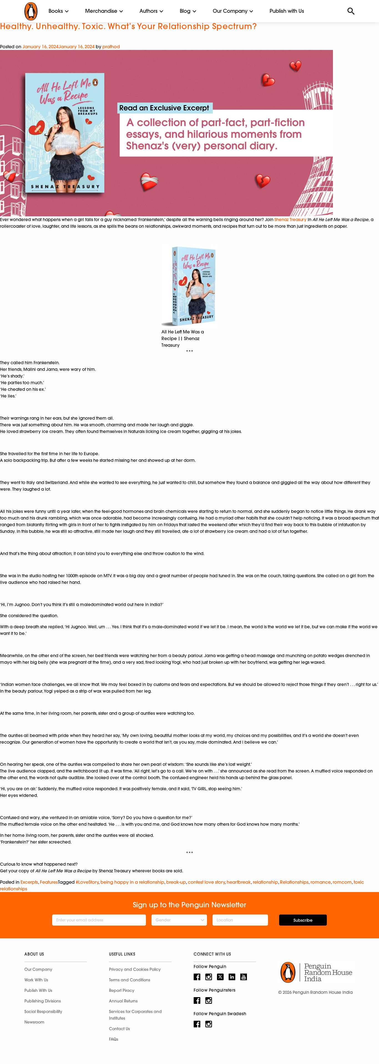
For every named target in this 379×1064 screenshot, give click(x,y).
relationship (265, 882)
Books (56, 11)
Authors (149, 11)
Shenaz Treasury (290, 219)
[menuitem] (55, 11)
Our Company (230, 11)
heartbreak (239, 882)
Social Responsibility (43, 1011)
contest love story (206, 882)
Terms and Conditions (129, 979)
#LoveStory (87, 882)
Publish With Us (38, 990)
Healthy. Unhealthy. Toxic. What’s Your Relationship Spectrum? (128, 26)
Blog (185, 11)
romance (320, 882)
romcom (342, 882)
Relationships (294, 882)
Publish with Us (287, 11)
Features (49, 882)
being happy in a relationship (132, 882)
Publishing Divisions (42, 1001)
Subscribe (303, 920)
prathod (111, 46)
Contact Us (119, 1028)
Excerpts (29, 882)
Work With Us (36, 979)
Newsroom (34, 1022)
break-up (176, 882)
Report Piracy (121, 990)
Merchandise (101, 11)
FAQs (113, 1039)
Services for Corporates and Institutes (135, 1015)
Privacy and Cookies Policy (135, 969)
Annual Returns (123, 1001)
